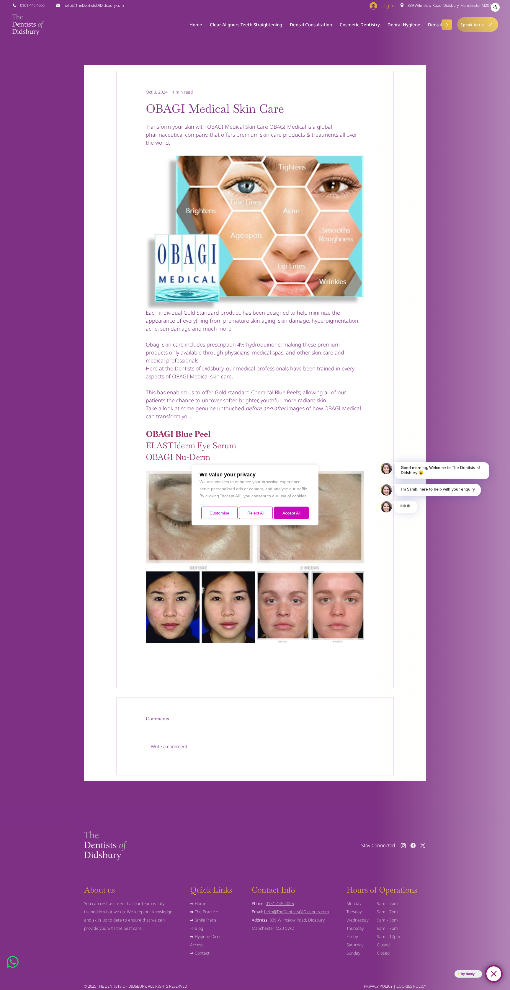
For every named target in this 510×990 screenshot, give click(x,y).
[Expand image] (200, 607)
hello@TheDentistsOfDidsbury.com (296, 911)
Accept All (291, 513)
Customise (219, 513)
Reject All (255, 513)
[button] (311, 24)
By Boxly (468, 974)
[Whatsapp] (12, 962)
